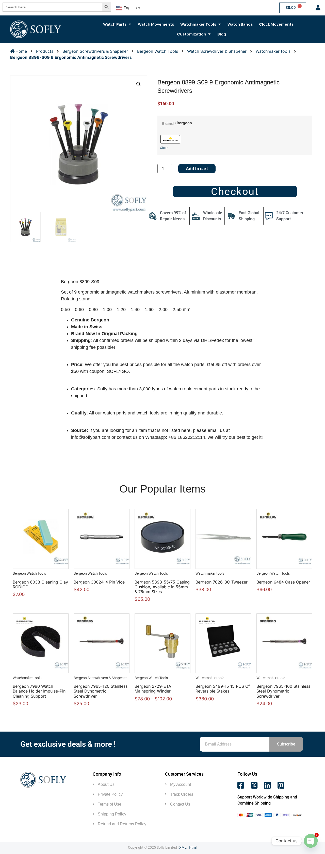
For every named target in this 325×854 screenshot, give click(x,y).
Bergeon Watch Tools (157, 51)
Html (193, 847)
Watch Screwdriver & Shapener (217, 51)
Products (44, 51)
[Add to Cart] (46, 536)
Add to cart (197, 168)
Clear (164, 148)
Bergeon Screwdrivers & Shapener (95, 51)
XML (183, 847)
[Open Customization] (209, 34)
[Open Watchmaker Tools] (219, 24)
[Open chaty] (311, 841)
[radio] (170, 139)
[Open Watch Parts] (130, 24)
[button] (138, 84)
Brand (168, 123)
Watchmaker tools (273, 51)
